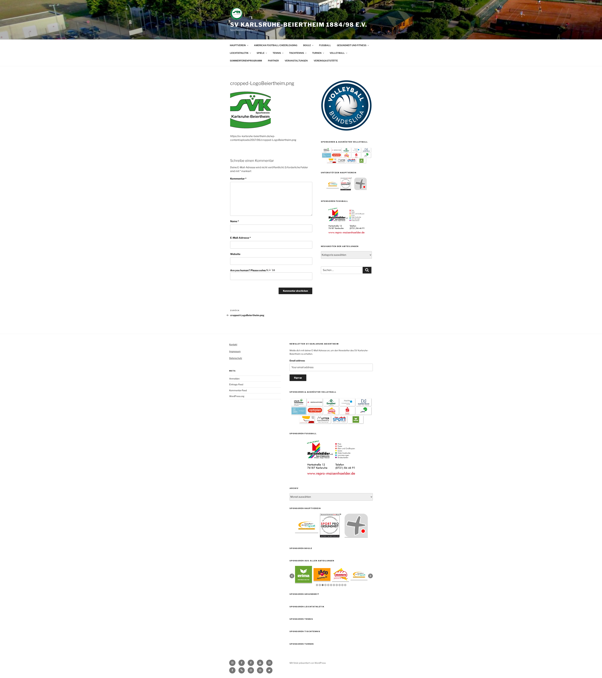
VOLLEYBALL (337, 53)
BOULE (307, 45)
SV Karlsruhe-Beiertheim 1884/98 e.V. (298, 24)
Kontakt (233, 344)
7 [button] (334, 585)
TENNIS (277, 53)
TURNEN (317, 53)
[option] (332, 184)
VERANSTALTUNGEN (296, 60)
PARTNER (273, 60)
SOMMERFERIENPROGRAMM (246, 60)
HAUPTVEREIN (238, 45)
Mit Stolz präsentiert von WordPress (308, 663)
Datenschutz (235, 358)
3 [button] (323, 585)
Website (235, 254)
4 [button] (325, 585)
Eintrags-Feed (236, 384)
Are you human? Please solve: (248, 270)
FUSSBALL (325, 45)
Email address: (297, 360)
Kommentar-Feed (238, 390)
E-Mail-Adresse (240, 237)
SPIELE (260, 53)
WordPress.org (236, 396)
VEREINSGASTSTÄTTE (326, 60)
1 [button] (317, 585)
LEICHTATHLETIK (239, 53)
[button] (292, 576)
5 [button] (328, 585)
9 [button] (340, 585)
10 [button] (342, 585)
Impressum (235, 351)
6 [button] (331, 585)
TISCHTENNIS (296, 53)
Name (234, 221)
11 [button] (345, 585)
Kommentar (238, 178)
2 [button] (320, 585)
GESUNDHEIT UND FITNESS (351, 45)
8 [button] (337, 585)
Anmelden (234, 378)
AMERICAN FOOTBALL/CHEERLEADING (275, 45)
